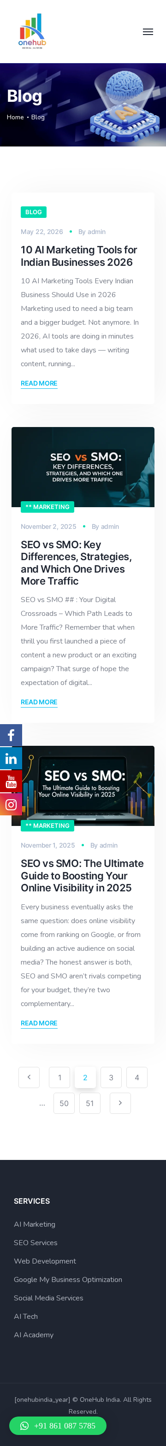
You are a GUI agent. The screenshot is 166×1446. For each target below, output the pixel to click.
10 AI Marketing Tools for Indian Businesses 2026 (79, 256)
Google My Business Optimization (68, 1280)
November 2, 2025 (49, 526)
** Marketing (47, 506)
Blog (33, 212)
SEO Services (36, 1243)
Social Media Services (48, 1298)
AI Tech (26, 1316)
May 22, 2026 (42, 231)
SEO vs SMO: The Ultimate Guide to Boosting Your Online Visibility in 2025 (82, 875)
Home (15, 117)
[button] (58, 1426)
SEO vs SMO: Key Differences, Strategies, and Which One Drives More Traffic (76, 563)
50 (64, 1103)
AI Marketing (34, 1224)
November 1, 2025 (48, 845)
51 (90, 1103)
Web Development (45, 1261)
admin (97, 231)
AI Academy (33, 1335)
